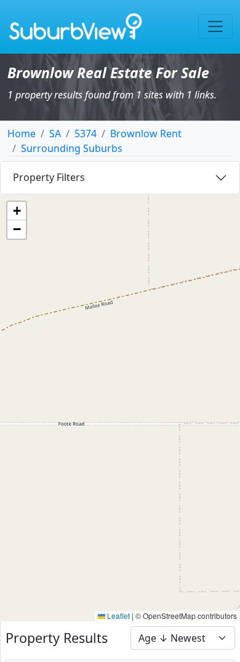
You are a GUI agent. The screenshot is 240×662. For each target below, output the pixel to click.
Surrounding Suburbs (71, 148)
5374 (85, 133)
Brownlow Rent (146, 133)
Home (21, 133)
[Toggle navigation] (215, 26)
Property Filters (49, 177)
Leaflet (117, 615)
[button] (16, 211)
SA (55, 133)
